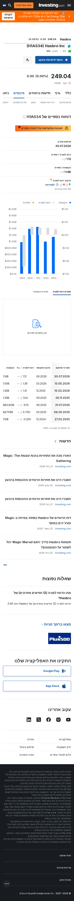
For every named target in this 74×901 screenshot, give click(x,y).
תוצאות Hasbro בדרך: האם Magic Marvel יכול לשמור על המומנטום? (38, 544)
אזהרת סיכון (65, 879)
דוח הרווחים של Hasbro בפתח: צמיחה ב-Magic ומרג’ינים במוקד (38, 520)
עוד (5, 564)
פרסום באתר (26, 747)
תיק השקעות (64, 747)
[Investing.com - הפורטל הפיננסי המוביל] (52, 5)
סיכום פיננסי (65, 102)
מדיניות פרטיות (64, 867)
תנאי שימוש (65, 855)
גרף (57, 93)
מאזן (33, 102)
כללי (68, 93)
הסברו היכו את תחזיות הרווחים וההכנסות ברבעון (38, 480)
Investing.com (63, 466)
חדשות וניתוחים (39, 93)
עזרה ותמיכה (26, 754)
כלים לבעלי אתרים (60, 754)
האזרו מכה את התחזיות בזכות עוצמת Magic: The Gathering (37, 458)
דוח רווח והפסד (47, 102)
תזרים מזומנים (20, 102)
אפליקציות (65, 739)
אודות (30, 739)
